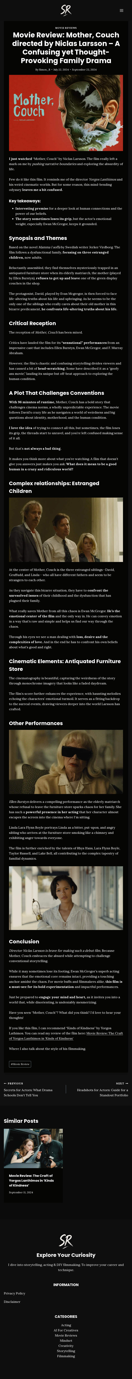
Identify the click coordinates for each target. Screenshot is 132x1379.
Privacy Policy (14, 1293)
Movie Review (20, 1064)
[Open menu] (123, 10)
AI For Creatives (66, 1330)
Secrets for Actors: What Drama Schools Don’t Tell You (28, 1089)
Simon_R (44, 69)
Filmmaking (66, 1356)
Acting (66, 1325)
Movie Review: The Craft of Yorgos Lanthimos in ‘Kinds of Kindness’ (31, 1180)
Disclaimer (12, 1302)
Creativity (66, 1346)
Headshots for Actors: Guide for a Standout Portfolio (102, 1089)
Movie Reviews (66, 27)
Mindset (66, 1341)
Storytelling (66, 1351)
